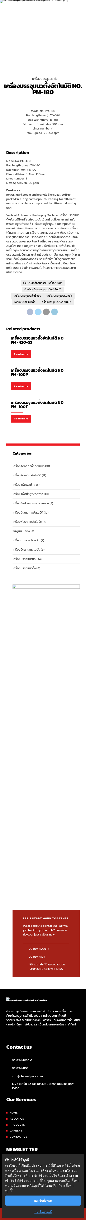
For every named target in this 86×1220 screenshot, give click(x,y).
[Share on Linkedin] (54, 312)
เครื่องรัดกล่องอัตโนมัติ (27, 475)
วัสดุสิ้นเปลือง (21, 531)
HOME (14, 1112)
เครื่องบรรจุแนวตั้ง (44, 78)
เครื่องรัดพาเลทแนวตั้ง (26, 549)
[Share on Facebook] (30, 312)
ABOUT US (17, 1118)
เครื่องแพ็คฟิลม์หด (24, 485)
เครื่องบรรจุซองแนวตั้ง (59, 296)
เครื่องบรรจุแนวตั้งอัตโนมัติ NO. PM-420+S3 (37, 340)
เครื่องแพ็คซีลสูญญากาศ (28, 494)
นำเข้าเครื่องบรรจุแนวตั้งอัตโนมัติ (42, 289)
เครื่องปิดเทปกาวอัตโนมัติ (28, 512)
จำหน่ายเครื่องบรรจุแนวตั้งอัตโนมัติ (42, 283)
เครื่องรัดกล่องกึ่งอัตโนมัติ (28, 466)
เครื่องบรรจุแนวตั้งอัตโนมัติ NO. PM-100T (37, 404)
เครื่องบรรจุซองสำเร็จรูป (27, 296)
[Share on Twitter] (38, 312)
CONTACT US (18, 1136)
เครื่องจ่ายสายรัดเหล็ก (26, 540)
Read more (21, 354)
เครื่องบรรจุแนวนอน (25, 559)
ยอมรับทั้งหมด (43, 1200)
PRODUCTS (17, 1125)
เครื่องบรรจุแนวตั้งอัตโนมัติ (56, 302)
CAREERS (16, 1130)
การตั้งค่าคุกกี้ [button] (43, 1212)
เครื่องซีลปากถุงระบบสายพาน (31, 503)
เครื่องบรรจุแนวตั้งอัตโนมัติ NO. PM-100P (37, 372)
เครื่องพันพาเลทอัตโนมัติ (27, 522)
